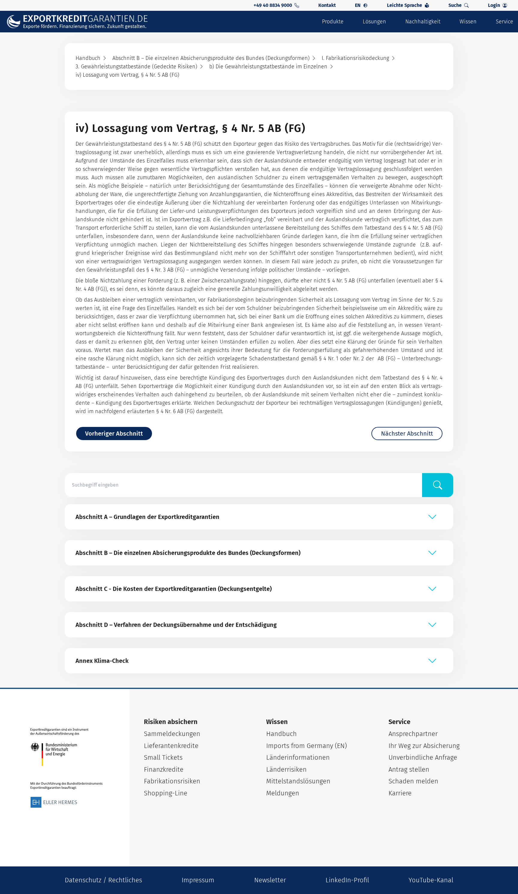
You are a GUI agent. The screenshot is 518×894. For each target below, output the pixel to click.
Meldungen (282, 793)
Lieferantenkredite (171, 746)
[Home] (81, 21)
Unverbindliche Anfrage (423, 757)
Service (504, 21)
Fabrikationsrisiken (172, 781)
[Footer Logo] (67, 768)
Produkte (333, 21)
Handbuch (281, 734)
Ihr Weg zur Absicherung (424, 746)
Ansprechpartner (413, 734)
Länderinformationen (298, 757)
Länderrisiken (286, 769)
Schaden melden (413, 781)
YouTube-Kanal (431, 880)
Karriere (400, 793)
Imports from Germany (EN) (306, 746)
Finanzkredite (163, 769)
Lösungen (374, 21)
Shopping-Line (165, 793)
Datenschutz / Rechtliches (103, 880)
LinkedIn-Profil (347, 880)
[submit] (437, 485)
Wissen (468, 21)
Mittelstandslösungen (298, 781)
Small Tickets (163, 757)
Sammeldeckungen (172, 734)
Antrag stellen (409, 769)
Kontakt (327, 5)
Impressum (198, 880)
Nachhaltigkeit (422, 21)
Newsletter (270, 880)
